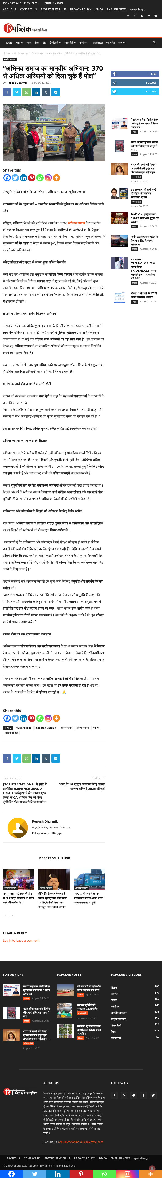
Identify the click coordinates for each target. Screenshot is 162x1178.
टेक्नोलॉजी (54, 42)
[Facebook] (128, 16)
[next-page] (12, 915)
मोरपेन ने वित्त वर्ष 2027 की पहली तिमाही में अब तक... (144, 295)
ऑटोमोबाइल (98, 42)
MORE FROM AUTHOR (54, 858)
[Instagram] (48, 177)
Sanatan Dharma (46, 727)
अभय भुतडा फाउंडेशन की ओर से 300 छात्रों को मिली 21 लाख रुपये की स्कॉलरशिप (18, 898)
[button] (154, 43)
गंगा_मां (96, 727)
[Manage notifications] (152, 1168)
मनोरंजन (83, 42)
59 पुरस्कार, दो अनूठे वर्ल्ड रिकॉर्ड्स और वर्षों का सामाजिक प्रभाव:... (143, 193)
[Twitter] (156, 16)
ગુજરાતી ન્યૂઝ (137, 9)
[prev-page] (5, 915)
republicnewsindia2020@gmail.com (80, 1142)
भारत (18, 42)
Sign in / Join (54, 3)
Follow (151, 82)
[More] (56, 177)
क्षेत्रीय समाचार (21, 53)
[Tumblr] (149, 16)
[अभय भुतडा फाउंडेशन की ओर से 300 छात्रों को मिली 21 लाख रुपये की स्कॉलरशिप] (18, 879)
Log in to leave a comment (21, 940)
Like (153, 73)
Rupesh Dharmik (17, 82)
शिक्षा (37, 42)
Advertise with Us (53, 9)
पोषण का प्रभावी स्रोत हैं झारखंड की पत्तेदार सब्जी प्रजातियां (89, 1029)
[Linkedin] (36, 92)
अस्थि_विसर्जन (83, 727)
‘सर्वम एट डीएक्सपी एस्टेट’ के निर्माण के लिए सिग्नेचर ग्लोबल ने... (144, 240)
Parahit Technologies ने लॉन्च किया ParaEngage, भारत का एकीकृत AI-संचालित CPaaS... (143, 268)
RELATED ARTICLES (19, 858)
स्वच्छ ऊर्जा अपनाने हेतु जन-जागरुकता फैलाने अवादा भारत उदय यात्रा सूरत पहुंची (88, 898)
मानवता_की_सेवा (11, 732)
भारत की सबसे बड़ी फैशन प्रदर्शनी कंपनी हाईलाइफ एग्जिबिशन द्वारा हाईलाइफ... (144, 168)
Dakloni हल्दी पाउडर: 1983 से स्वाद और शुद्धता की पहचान (145, 218)
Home (8, 42)
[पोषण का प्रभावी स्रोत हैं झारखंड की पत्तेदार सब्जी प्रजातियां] (65, 1031)
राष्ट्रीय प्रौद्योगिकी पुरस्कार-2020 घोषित (87, 1007)
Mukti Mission (24, 727)
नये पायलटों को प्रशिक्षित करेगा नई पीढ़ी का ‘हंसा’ (89, 988)
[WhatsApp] (26, 92)
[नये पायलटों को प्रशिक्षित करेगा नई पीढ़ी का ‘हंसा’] (65, 989)
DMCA (99, 9)
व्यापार (29, 42)
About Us (9, 9)
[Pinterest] (135, 16)
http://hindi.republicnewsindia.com (51, 827)
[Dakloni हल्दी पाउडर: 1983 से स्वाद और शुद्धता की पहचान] (119, 218)
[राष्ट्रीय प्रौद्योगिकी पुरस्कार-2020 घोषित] (65, 1010)
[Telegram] (142, 16)
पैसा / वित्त (110, 42)
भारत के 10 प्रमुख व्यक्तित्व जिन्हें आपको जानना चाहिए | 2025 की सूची (82, 786)
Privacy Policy (80, 9)
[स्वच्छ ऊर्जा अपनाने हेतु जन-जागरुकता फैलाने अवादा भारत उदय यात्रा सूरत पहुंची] (89, 879)
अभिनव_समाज (66, 727)
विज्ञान (80, 1038)
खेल (44, 42)
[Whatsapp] (40, 177)
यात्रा (80, 994)
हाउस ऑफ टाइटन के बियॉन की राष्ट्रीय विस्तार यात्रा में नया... (144, 146)
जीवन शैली (69, 42)
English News (116, 9)
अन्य (120, 42)
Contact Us (28, 9)
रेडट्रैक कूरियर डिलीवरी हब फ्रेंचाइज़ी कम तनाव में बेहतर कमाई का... (144, 123)
